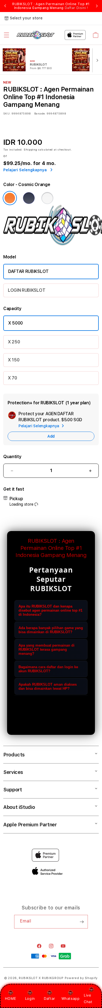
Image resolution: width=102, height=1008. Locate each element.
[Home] (35, 35)
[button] (6, 35)
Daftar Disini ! (76, 8)
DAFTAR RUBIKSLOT (28, 271)
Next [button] (97, 6)
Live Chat (88, 998)
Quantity (12, 456)
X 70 (12, 378)
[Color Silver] (47, 198)
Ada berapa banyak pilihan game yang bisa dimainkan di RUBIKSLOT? (50, 630)
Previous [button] (5, 6)
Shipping (30, 149)
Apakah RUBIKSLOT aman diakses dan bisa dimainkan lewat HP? (47, 686)
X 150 (13, 359)
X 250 (14, 341)
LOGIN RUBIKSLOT (26, 290)
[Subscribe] (82, 922)
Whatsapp (70, 998)
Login (30, 998)
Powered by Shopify (81, 978)
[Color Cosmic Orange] (9, 198)
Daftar (49, 998)
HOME (10, 998)
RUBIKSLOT (28, 978)
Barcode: (39, 113)
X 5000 (15, 323)
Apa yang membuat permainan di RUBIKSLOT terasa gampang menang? (46, 649)
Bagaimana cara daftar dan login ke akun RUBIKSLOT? (48, 669)
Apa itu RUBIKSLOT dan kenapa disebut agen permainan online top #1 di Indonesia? (50, 610)
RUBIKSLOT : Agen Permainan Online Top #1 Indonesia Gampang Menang (51, 6)
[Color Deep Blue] (29, 198)
